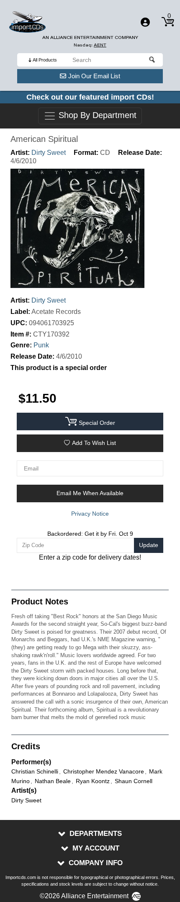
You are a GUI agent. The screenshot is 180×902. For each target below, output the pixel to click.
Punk (41, 345)
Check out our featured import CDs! (90, 97)
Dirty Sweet (48, 152)
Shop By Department (96, 115)
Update (148, 545)
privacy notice (90, 513)
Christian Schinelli (34, 771)
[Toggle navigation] (145, 22)
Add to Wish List (94, 442)
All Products (45, 59)
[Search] (152, 60)
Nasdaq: (90, 45)
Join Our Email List (94, 76)
